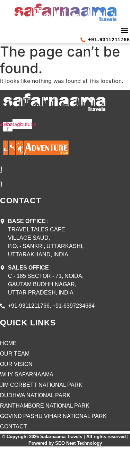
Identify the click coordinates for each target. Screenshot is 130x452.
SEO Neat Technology (78, 443)
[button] (124, 30)
